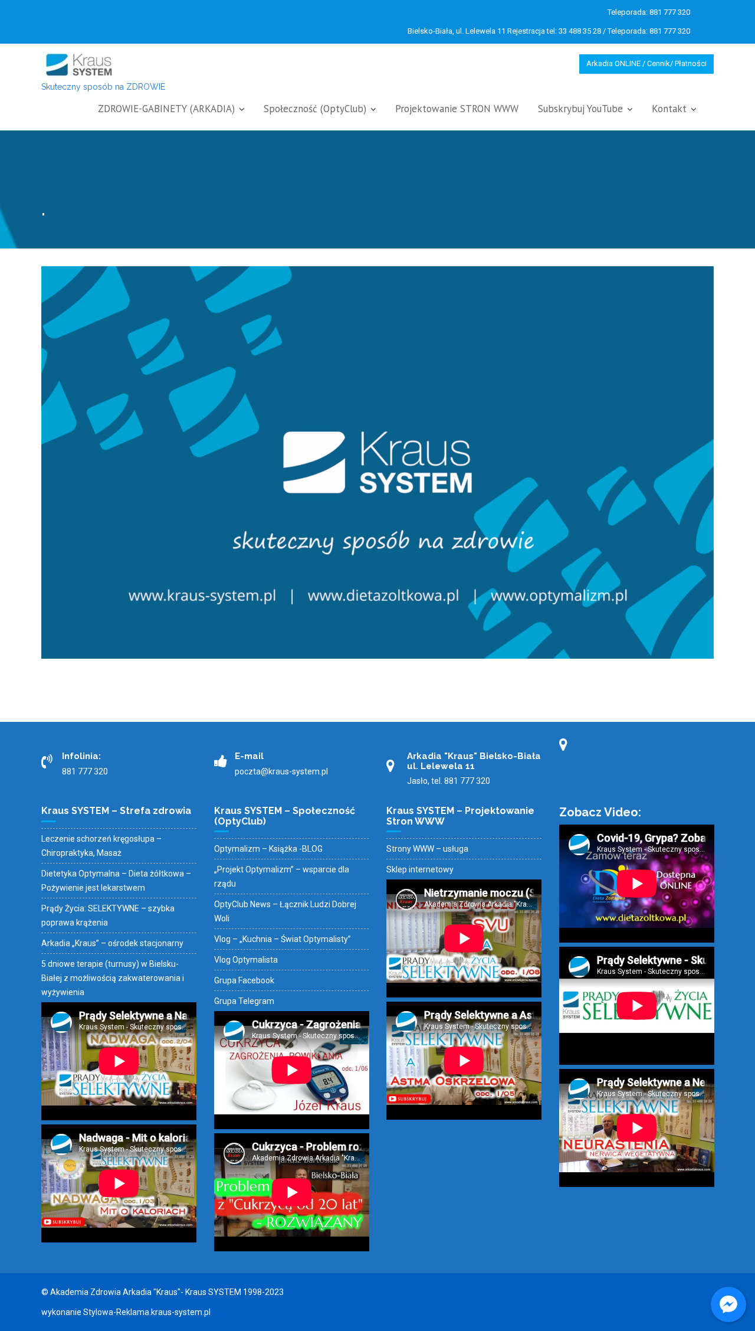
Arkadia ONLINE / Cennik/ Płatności (646, 63)
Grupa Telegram (244, 1001)
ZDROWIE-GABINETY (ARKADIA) (166, 108)
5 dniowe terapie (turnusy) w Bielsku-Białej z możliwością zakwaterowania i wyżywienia (112, 978)
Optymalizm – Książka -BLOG (268, 848)
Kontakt (669, 108)
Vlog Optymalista (246, 959)
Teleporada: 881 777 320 (649, 12)
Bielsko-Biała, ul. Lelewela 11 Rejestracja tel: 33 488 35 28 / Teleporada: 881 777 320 (549, 31)
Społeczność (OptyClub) (315, 108)
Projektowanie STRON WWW (456, 108)
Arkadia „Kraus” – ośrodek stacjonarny (112, 943)
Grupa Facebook (244, 980)
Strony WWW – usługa (427, 848)
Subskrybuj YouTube (580, 108)
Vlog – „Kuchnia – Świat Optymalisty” (282, 939)
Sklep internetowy (420, 869)
